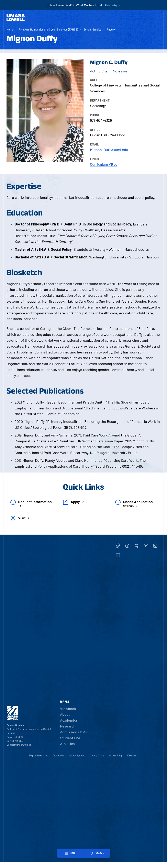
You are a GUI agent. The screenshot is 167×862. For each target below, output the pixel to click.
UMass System (77, 755)
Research (67, 726)
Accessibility (115, 755)
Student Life (70, 738)
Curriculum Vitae (103, 164)
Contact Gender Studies (19, 744)
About (65, 714)
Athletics (67, 743)
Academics (69, 720)
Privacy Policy (96, 755)
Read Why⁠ (111, 5)
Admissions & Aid (74, 732)
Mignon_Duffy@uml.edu (109, 149)
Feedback (132, 755)
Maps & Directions (38, 755)
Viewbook (68, 708)
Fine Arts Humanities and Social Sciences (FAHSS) (48, 29)
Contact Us (58, 755)
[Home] (16, 17)
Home (10, 29)
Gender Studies (92, 29)
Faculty (111, 29)
